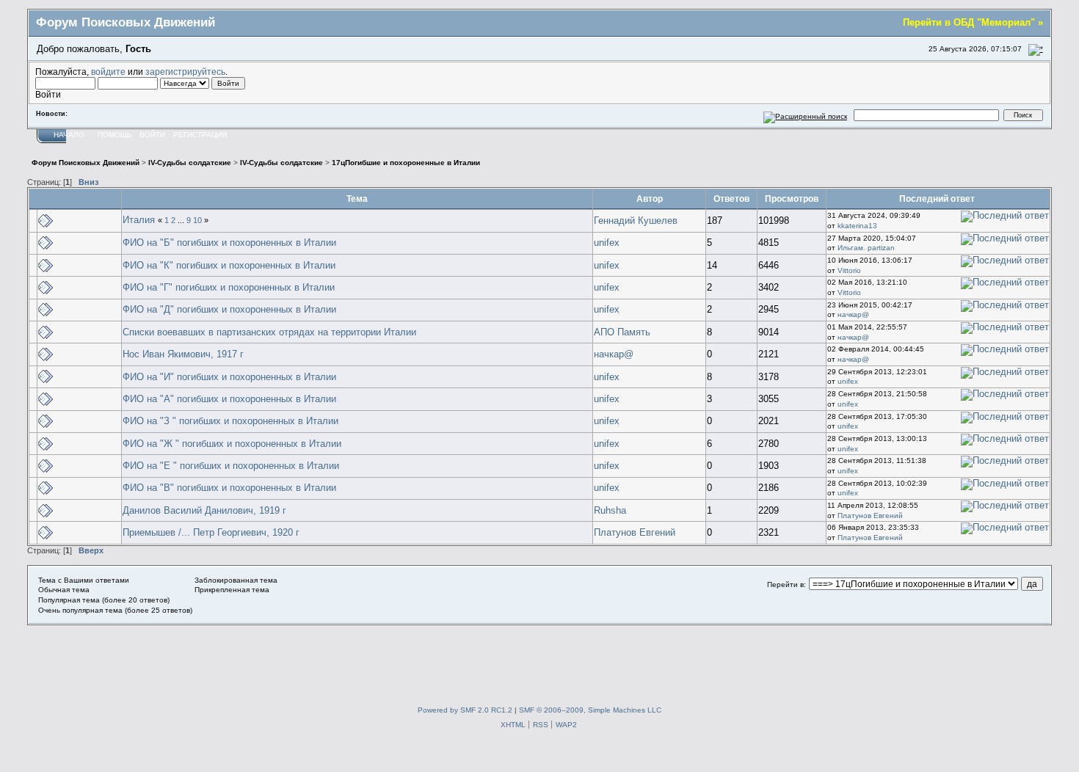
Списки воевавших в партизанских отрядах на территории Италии (269, 332)
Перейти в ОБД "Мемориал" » (973, 22)
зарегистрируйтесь (185, 71)
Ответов (731, 198)
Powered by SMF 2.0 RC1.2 (465, 710)
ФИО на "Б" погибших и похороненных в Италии (229, 242)
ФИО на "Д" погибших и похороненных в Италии (229, 309)
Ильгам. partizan (866, 248)
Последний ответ (938, 198)
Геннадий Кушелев (635, 220)
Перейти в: (786, 584)
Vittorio (849, 270)
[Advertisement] (539, 658)
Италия (139, 219)
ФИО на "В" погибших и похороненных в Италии (229, 487)
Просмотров (791, 198)
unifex (607, 242)
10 (197, 220)
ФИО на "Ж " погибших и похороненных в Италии (232, 443)
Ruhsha (610, 510)
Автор (649, 198)
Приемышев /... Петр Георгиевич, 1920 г (211, 532)
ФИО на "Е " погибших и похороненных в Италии (231, 465)
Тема (357, 198)
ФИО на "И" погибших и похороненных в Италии (229, 376)
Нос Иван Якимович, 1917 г (183, 354)
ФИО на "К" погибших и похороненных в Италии (229, 265)
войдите (108, 71)
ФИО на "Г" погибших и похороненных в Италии (229, 287)
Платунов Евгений (870, 515)
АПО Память (622, 332)
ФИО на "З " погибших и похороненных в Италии (230, 420)
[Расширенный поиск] (805, 115)
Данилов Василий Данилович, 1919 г (204, 510)
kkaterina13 (857, 226)
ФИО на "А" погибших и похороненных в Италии (229, 398)
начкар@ (853, 314)
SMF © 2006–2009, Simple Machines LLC (590, 710)
